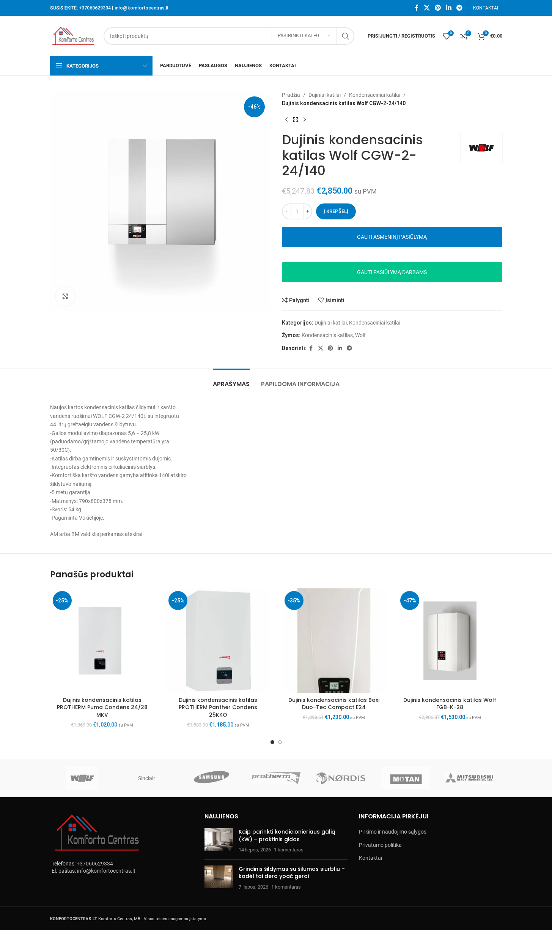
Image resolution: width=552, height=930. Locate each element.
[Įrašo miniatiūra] (218, 841)
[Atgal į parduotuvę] (295, 120)
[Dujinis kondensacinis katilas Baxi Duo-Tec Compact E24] (334, 640)
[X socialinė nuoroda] (426, 8)
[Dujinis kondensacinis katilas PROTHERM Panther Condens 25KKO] (218, 640)
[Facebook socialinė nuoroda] (416, 8)
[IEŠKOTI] (345, 36)
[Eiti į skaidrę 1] (272, 742)
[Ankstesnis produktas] (286, 120)
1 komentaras (289, 850)
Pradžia (291, 95)
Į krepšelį (336, 211)
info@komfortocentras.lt (141, 8)
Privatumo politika (380, 845)
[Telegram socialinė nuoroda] (459, 8)
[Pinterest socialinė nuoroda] (437, 8)
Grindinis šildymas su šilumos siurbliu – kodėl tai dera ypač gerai (292, 872)
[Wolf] (82, 778)
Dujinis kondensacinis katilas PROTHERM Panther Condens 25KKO (218, 707)
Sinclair (146, 778)
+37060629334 (95, 8)
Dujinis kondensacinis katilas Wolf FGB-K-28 (449, 703)
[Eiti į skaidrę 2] (280, 742)
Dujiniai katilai (324, 95)
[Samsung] (211, 778)
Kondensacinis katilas (327, 335)
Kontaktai (370, 858)
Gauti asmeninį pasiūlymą (392, 237)
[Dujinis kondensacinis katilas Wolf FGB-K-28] (450, 640)
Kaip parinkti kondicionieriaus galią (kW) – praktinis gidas (287, 835)
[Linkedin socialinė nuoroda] (448, 8)
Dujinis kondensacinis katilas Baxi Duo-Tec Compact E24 (333, 703)
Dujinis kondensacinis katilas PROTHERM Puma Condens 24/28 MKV (102, 707)
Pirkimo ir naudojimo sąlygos (392, 832)
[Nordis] (340, 778)
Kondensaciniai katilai (374, 95)
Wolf (360, 335)
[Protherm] (276, 778)
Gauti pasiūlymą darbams (392, 272)
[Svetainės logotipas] (73, 35)
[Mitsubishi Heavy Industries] (469, 778)
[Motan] (405, 778)
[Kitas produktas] (304, 120)
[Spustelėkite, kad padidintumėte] (65, 296)
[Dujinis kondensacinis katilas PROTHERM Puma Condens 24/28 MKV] (102, 640)
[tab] (231, 380)
